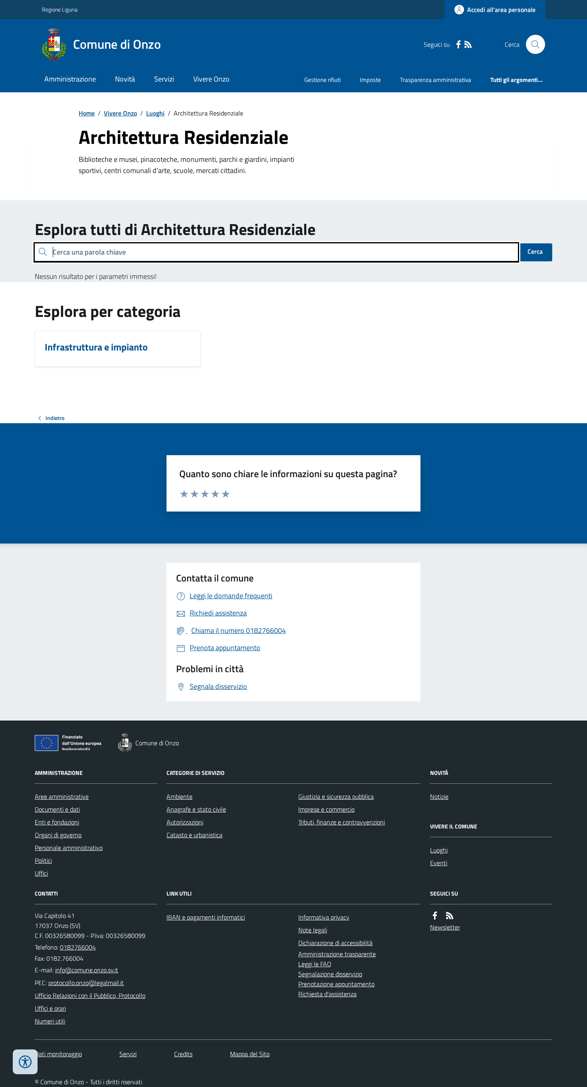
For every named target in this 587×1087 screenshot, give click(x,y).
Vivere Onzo (211, 79)
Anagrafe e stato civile (196, 809)
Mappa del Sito (250, 1054)
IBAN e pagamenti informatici (206, 917)
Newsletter (445, 927)
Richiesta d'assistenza (327, 994)
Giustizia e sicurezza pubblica (336, 796)
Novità (125, 79)
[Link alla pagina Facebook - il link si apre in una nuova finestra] (458, 45)
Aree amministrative (62, 796)
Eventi (438, 863)
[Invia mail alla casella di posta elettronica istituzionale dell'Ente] (86, 970)
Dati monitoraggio (58, 1054)
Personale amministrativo (69, 847)
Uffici (41, 873)
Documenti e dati (57, 809)
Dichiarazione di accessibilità (335, 943)
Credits (183, 1054)
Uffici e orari (50, 1008)
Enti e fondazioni (57, 822)
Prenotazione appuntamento (336, 984)
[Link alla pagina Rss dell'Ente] (449, 916)
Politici (43, 860)
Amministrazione (70, 79)
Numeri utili (50, 1021)
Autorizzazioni (185, 822)
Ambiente (179, 796)
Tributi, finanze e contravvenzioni (341, 822)
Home (87, 113)
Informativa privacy (323, 917)
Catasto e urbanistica (194, 835)
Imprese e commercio (326, 809)
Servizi (164, 79)
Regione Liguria (59, 9)
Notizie (439, 796)
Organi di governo (58, 835)
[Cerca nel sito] (532, 44)
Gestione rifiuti (322, 79)
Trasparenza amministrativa (435, 79)
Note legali (312, 930)
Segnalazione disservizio (330, 974)
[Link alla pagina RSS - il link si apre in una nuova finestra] (468, 45)
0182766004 (78, 947)
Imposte (370, 79)
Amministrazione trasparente (337, 954)
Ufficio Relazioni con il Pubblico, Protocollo (90, 995)
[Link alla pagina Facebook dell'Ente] (435, 916)
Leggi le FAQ (314, 964)
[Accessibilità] (25, 1061)
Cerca (535, 251)
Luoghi (155, 113)
